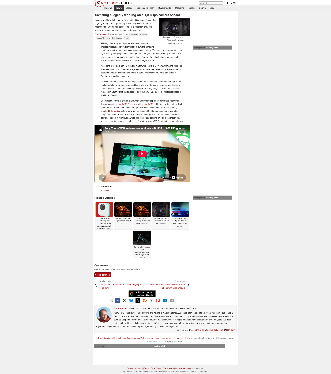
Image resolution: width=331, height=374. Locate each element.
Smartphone (117, 37)
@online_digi (197, 329)
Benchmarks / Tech (145, 7)
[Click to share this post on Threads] (124, 300)
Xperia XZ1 (149, 104)
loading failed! (199, 47)
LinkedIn (231, 329)
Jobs (212, 7)
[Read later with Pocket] (151, 300)
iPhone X (113, 110)
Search (202, 7)
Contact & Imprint (135, 368)
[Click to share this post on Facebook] (117, 300)
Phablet (127, 37)
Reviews (108, 7)
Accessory (133, 34)
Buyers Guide (164, 7)
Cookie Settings (182, 368)
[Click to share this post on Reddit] (144, 300)
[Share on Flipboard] (158, 300)
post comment (103, 274)
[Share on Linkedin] (165, 300)
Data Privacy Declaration (162, 368)
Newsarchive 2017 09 (181, 338)
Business (143, 34)
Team (146, 368)
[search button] (225, 3)
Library (192, 7)
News (119, 7)
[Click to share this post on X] (138, 300)
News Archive (166, 338)
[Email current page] (171, 300)
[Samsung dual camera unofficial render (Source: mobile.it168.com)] (174, 27)
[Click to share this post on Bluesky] (131, 300)
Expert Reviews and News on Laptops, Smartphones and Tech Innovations (125, 338)
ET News (105, 190)
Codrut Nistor (101, 34)
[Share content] (111, 300)
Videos (129, 7)
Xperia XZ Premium (127, 104)
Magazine (179, 7)
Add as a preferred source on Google (144, 293)
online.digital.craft (215, 329)
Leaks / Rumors (103, 37)
